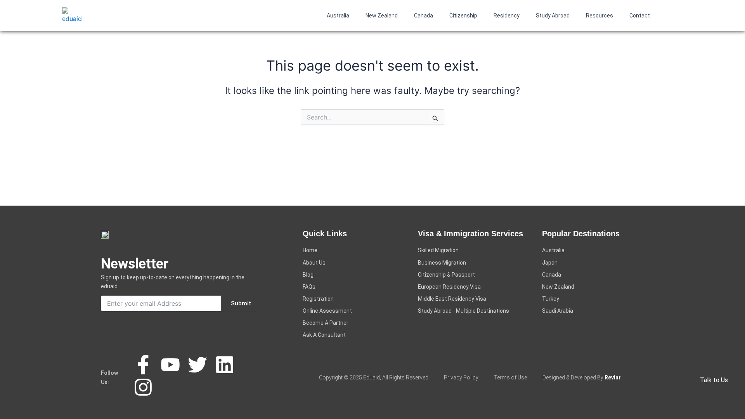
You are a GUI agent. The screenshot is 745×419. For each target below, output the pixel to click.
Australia (338, 15)
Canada (423, 15)
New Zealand (382, 15)
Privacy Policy (461, 377)
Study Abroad (553, 15)
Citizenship (463, 15)
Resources (599, 15)
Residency (507, 15)
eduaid (371, 377)
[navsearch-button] (673, 14)
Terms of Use (510, 377)
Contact (639, 15)
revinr (613, 377)
